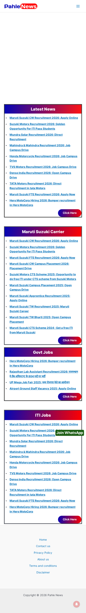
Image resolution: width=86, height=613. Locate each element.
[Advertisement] (43, 57)
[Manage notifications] (76, 604)
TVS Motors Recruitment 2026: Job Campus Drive (43, 166)
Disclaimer (43, 572)
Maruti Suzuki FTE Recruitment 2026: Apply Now (42, 194)
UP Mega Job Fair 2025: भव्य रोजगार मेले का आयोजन (40, 382)
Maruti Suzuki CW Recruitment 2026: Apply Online (44, 117)
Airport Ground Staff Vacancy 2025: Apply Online (43, 388)
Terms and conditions (43, 565)
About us (43, 559)
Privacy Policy (43, 552)
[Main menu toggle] (78, 6)
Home (43, 539)
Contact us (43, 546)
